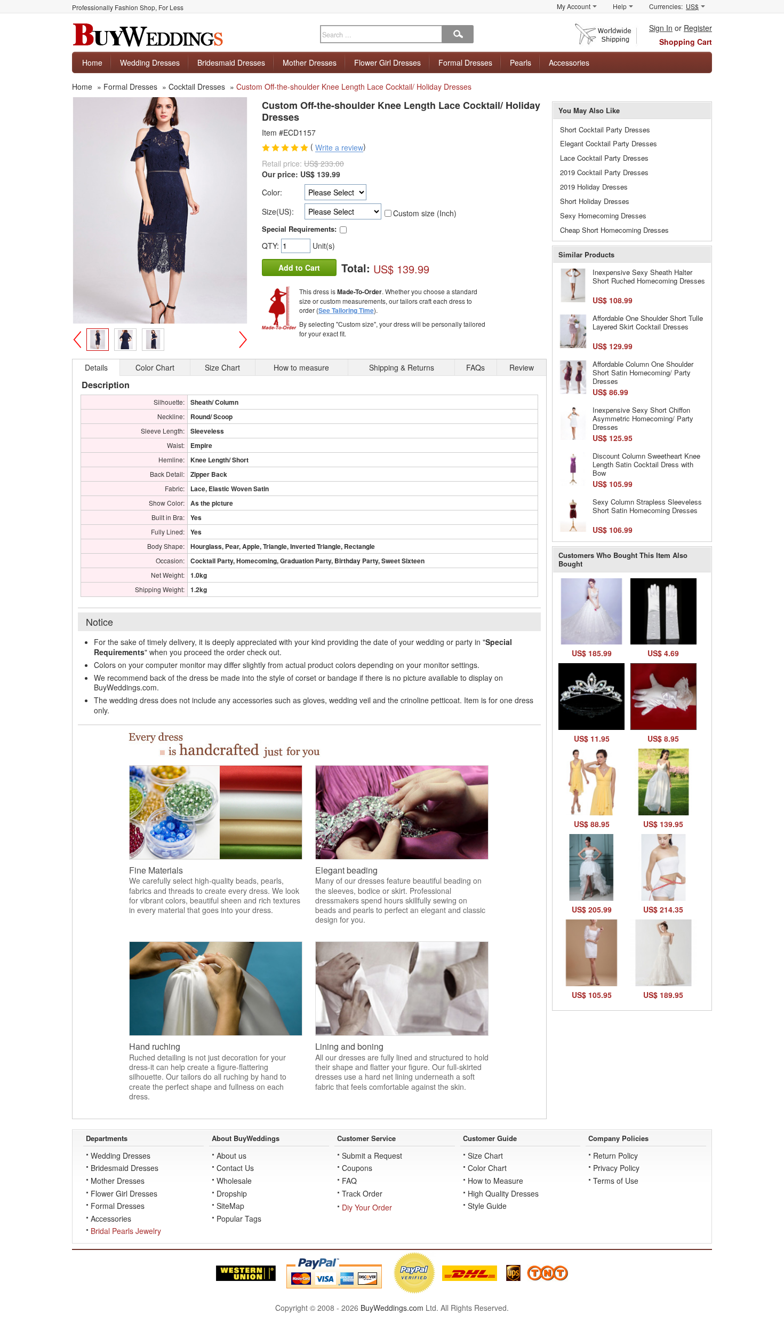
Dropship (232, 1193)
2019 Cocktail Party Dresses (604, 172)
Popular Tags (239, 1218)
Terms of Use (615, 1180)
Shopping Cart (685, 41)
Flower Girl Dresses (387, 62)
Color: (272, 192)
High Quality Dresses (503, 1193)
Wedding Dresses (150, 62)
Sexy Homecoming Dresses (603, 215)
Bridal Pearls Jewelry (126, 1230)
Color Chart (487, 1167)
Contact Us (235, 1167)
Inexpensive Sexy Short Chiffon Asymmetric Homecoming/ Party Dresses (643, 418)
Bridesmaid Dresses (231, 62)
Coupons (357, 1167)
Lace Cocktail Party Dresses (604, 158)
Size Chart (485, 1155)
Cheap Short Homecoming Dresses (614, 230)
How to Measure (495, 1180)
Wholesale (234, 1180)
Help (620, 6)
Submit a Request (372, 1155)
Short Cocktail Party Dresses (605, 129)
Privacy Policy (616, 1167)
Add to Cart (299, 267)
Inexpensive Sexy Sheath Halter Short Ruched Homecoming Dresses (649, 276)
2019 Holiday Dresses (594, 187)
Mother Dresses (310, 62)
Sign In (661, 27)
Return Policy (615, 1155)
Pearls (520, 62)
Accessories (569, 62)
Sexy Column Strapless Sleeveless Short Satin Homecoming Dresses (647, 506)
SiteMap (230, 1205)
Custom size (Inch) (425, 213)
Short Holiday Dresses (594, 201)
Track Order (362, 1193)
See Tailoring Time (346, 310)
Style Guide (487, 1205)
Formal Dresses (465, 62)
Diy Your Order (367, 1207)
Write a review (339, 148)
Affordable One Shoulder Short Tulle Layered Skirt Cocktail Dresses (648, 322)
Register (698, 27)
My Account (573, 6)
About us (231, 1155)
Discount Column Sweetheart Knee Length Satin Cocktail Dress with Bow (646, 464)
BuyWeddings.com (392, 1307)
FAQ (349, 1180)
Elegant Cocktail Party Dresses (608, 143)
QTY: (271, 245)
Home (92, 62)
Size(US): (278, 211)
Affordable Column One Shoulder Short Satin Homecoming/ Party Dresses (643, 372)
